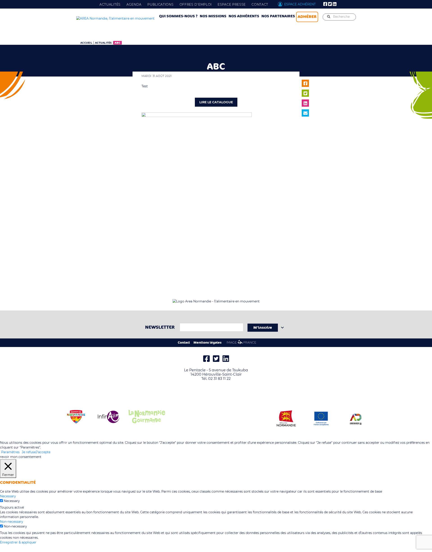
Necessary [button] (8, 496)
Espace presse (232, 4)
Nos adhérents (244, 16)
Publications (160, 4)
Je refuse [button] (29, 452)
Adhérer (307, 16)
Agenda (134, 4)
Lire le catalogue (216, 102)
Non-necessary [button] (11, 522)
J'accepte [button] (43, 452)
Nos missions (213, 16)
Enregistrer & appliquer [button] (18, 542)
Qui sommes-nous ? (178, 16)
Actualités (110, 4)
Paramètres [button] (10, 452)
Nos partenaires (278, 16)
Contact (260, 4)
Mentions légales (208, 343)
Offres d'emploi (196, 4)
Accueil (86, 42)
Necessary (12, 501)
